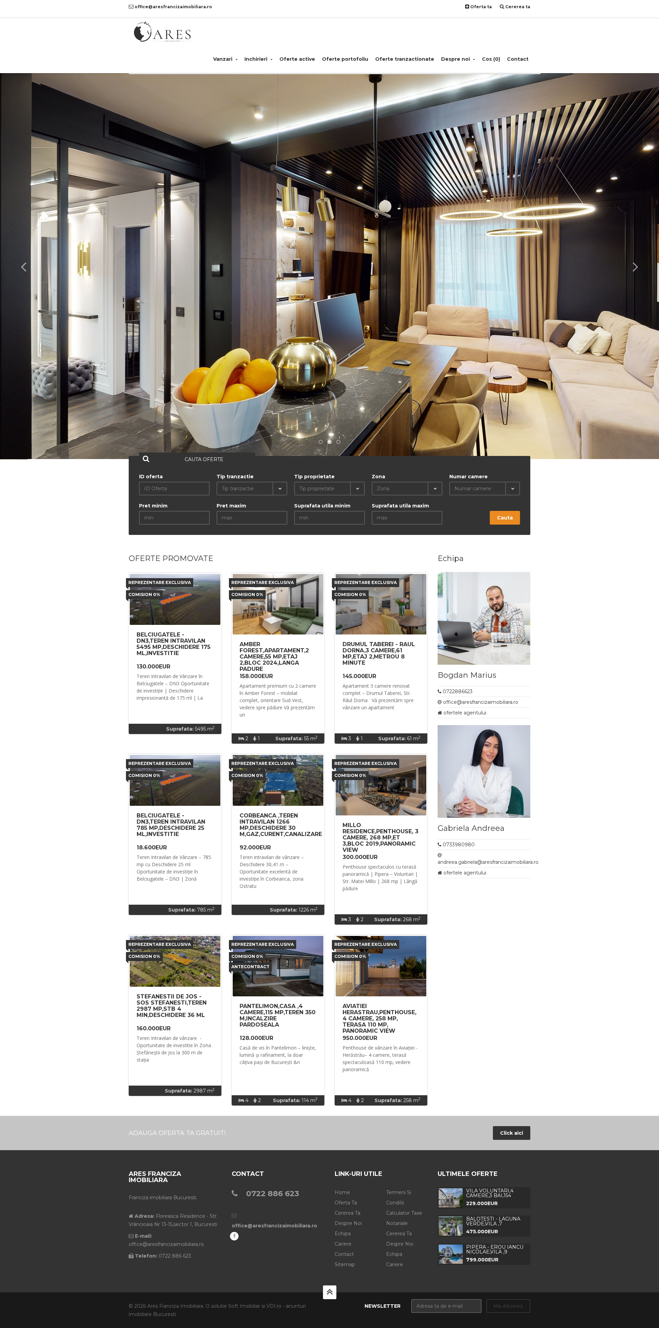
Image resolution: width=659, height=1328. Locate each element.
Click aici (511, 1133)
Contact (518, 59)
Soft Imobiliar (244, 1306)
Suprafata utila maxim (400, 506)
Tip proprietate (314, 476)
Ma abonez (508, 1306)
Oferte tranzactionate (404, 59)
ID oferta (151, 476)
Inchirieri (256, 59)
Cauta (505, 518)
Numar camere (468, 476)
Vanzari (223, 59)
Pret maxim (231, 506)
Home (342, 1192)
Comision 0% (144, 594)
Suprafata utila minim (322, 506)
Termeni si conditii (398, 1197)
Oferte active (297, 59)
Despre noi (456, 59)
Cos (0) (491, 59)
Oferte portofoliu (345, 59)
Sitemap (345, 1264)
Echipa (343, 1233)
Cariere (343, 1244)
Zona (378, 476)
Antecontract (250, 966)
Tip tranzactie (235, 476)
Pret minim (153, 506)
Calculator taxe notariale (404, 1218)
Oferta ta (480, 6)
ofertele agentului (464, 713)
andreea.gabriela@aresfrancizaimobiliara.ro (488, 862)
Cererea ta (517, 6)
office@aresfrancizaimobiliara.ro (173, 6)
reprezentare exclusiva (159, 582)
